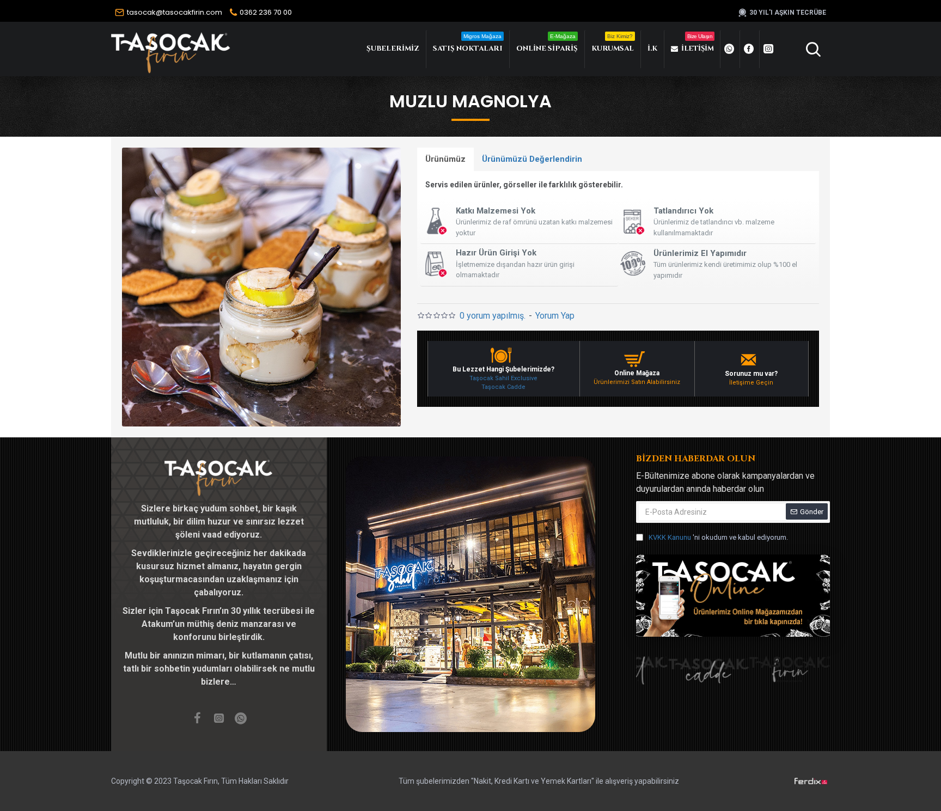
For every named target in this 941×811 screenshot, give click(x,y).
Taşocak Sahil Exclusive (503, 378)
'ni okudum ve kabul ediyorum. (718, 537)
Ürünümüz (445, 159)
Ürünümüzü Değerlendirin (532, 159)
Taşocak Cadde (503, 387)
